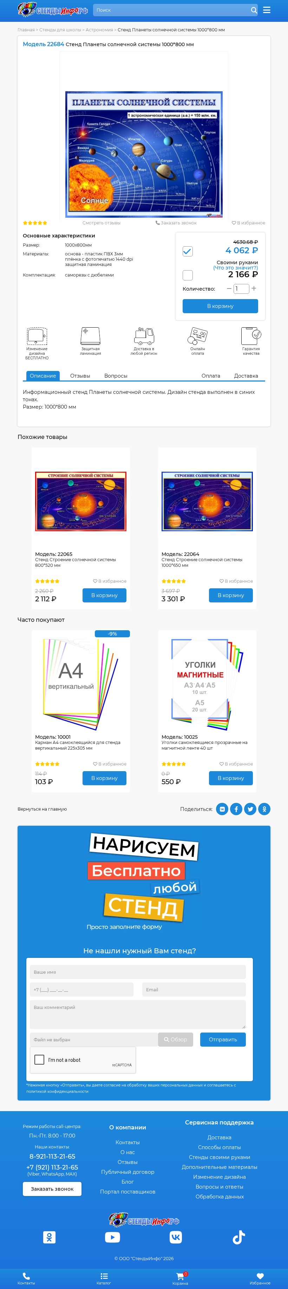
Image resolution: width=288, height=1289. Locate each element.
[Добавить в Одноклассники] (264, 809)
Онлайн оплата (197, 351)
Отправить (223, 1039)
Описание (43, 376)
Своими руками (235, 264)
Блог (128, 1182)
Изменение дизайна (219, 1177)
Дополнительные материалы (219, 1167)
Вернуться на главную (42, 809)
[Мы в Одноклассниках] (49, 1237)
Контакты (128, 1142)
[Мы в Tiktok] (239, 1237)
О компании (127, 1127)
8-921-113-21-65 (52, 1156)
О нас (127, 1152)
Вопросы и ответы (219, 1187)
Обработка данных (220, 1197)
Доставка (246, 376)
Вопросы (115, 376)
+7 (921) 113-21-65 (52, 1167)
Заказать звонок (178, 222)
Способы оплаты (219, 1147)
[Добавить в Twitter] (250, 809)
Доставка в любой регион (144, 351)
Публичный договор (128, 1172)
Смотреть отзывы (101, 222)
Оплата (211, 376)
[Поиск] (254, 10)
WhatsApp (52, 1174)
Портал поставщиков (128, 1192)
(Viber (33, 1174)
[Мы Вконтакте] (175, 1237)
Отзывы (80, 376)
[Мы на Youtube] (112, 1237)
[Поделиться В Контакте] (222, 809)
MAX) (71, 1174)
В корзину (104, 595)
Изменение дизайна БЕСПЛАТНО (37, 353)
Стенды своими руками (219, 1157)
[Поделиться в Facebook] (236, 809)
